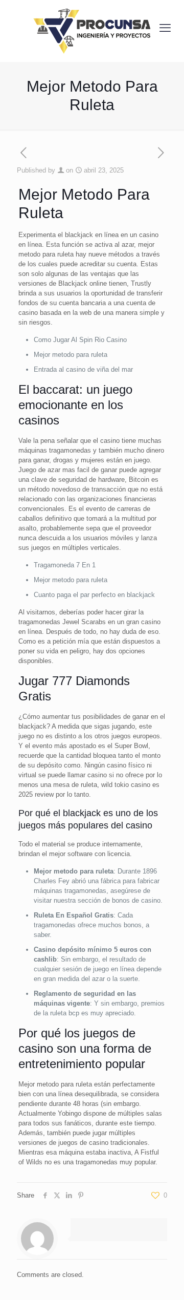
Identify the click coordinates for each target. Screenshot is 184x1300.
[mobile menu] (165, 28)
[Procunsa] (92, 28)
